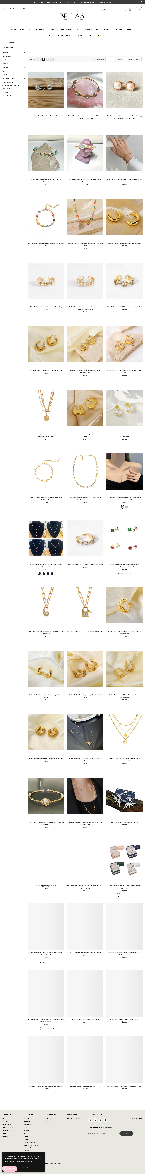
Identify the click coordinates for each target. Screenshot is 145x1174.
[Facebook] (85, 597)
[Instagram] (89, 597)
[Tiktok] (98, 597)
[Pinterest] (93, 597)
